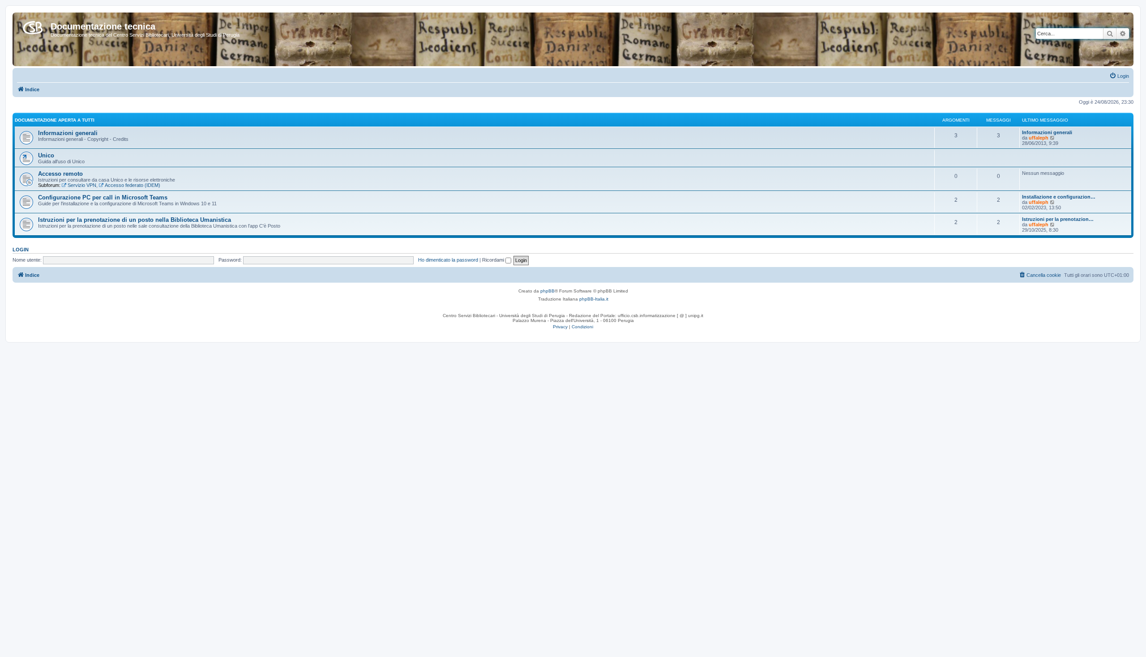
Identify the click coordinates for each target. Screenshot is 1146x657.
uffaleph (1038, 137)
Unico (46, 155)
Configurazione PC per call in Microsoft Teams (102, 197)
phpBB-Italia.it (593, 299)
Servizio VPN (82, 185)
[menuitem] (1119, 76)
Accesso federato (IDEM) (132, 185)
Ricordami (493, 260)
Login (21, 249)
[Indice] (33, 26)
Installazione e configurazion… (1058, 196)
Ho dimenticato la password (448, 260)
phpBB (547, 290)
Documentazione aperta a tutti (54, 120)
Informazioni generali (68, 133)
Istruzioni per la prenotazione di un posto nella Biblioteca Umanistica (134, 219)
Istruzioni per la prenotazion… (1058, 219)
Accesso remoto (60, 173)
